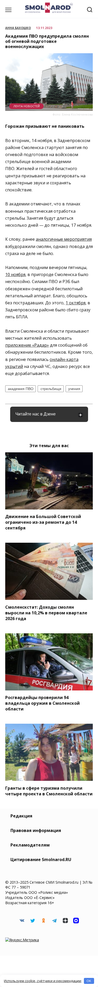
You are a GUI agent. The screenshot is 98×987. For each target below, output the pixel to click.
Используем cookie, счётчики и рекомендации (42, 980)
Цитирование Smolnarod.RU (40, 859)
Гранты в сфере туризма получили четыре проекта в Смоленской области (49, 790)
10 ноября (15, 274)
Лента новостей (26, 106)
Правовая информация (35, 830)
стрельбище (51, 389)
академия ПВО (20, 389)
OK (89, 980)
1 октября (75, 303)
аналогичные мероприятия (64, 239)
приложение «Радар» (27, 345)
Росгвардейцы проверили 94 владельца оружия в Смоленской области (42, 703)
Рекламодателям (30, 845)
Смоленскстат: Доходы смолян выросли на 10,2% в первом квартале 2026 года (46, 612)
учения (74, 389)
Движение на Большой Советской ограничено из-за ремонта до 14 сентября (43, 522)
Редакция (21, 816)
